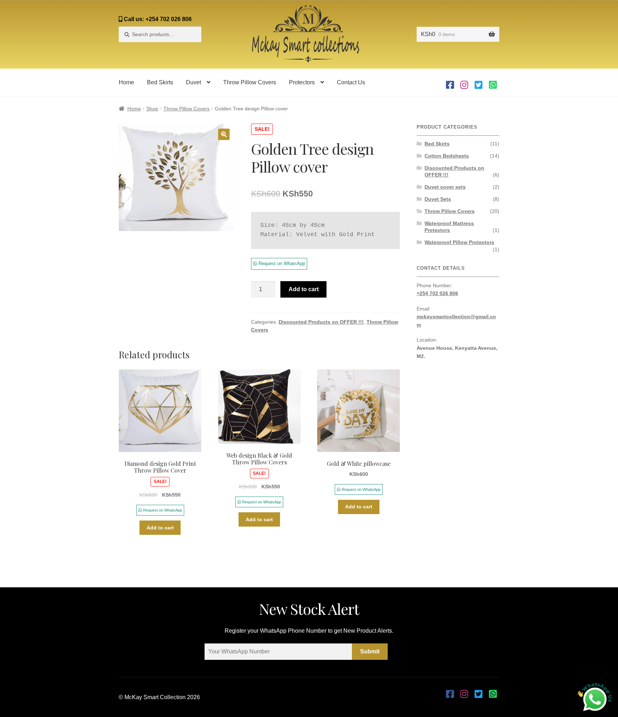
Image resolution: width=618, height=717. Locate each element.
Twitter (478, 82)
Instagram (464, 82)
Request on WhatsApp (281, 263)
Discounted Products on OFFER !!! (321, 322)
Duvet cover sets (445, 187)
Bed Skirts (160, 82)
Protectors (302, 82)
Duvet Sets (438, 199)
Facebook (449, 82)
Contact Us (351, 82)
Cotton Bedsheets (447, 156)
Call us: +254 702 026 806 (157, 19)
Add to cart (304, 289)
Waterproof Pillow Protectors (459, 242)
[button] (224, 134)
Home (126, 82)
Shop (152, 108)
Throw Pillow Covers (249, 82)
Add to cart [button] (160, 528)
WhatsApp (492, 82)
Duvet (193, 82)
